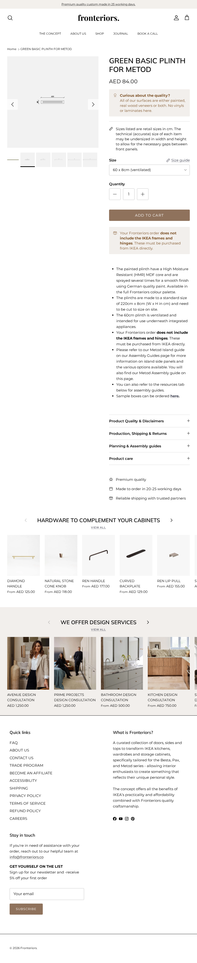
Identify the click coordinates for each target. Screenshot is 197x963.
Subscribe (98, 572)
